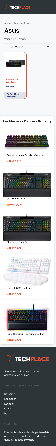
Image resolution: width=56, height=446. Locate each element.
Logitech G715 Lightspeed (20, 288)
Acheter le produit (13, 95)
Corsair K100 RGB (16, 198)
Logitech (9, 403)
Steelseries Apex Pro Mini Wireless (25, 155)
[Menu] (48, 7)
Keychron (9, 394)
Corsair (8, 408)
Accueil (8, 23)
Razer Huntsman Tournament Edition (25, 334)
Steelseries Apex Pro (17, 242)
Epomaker (10, 398)
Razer (7, 413)
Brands (18, 23)
